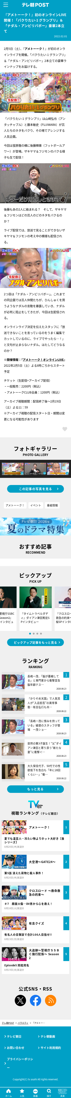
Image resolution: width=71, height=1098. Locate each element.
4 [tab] (41, 634)
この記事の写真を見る (35, 489)
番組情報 (52, 505)
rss (50, 1000)
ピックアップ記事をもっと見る (35, 642)
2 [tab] (34, 634)
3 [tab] (37, 634)
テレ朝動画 (48, 1036)
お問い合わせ (15, 1048)
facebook (35, 1000)
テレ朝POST (35, 5)
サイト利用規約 (51, 1048)
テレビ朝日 (14, 1036)
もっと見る (35, 789)
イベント (35, 505)
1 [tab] (30, 634)
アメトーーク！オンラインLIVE (43, 359)
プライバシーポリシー (20, 1063)
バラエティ (23, 1023)
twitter (20, 1000)
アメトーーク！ (15, 505)
